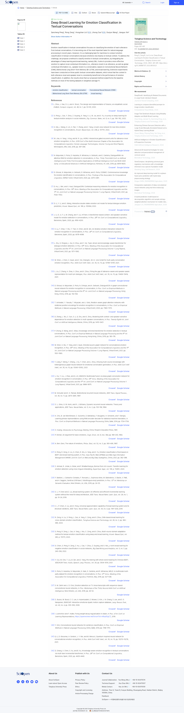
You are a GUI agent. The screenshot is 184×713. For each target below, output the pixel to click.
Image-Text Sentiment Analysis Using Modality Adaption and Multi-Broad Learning (150, 115)
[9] (52, 215)
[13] (52, 271)
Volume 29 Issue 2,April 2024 (141, 43)
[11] (52, 243)
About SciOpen (54, 680)
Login (162, 2)
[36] (53, 571)
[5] (52, 155)
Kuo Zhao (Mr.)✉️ (125, 683)
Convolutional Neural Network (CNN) (103, 90)
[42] (53, 651)
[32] (53, 517)
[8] (52, 203)
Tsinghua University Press (58, 687)
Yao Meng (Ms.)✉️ (124, 680)
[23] (53, 416)
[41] (52, 636)
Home (22, 8)
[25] (53, 435)
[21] (52, 393)
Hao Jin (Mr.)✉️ (124, 687)
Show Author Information (60, 36)
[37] (52, 585)
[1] (52, 104)
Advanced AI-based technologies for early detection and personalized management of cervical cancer (149, 152)
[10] (52, 229)
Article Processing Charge (84, 693)
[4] (52, 138)
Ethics (77, 687)
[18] (52, 345)
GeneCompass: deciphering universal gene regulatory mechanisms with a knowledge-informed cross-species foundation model (149, 164)
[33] (53, 531)
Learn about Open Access (58, 683)
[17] (52, 331)
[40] (53, 625)
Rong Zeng (69, 32)
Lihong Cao (96, 32)
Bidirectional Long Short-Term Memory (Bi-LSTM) (70, 93)
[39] (53, 614)
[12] (52, 260)
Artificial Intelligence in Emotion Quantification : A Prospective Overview (150, 141)
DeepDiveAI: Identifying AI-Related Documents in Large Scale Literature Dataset (150, 96)
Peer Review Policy (81, 683)
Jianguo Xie (123, 32)
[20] (53, 376)
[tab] (151, 71)
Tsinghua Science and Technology (38, 8)
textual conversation (79, 90)
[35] (53, 560)
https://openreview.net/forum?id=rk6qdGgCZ (93, 616)
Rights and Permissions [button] (143, 86)
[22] (53, 404)
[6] (52, 172)
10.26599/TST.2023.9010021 (148, 49)
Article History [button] (139, 76)
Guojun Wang (111, 32)
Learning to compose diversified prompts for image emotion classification (149, 106)
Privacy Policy (80, 680)
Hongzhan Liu (81, 32)
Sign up (176, 2)
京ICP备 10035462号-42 (80, 711)
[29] (53, 478)
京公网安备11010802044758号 (100, 711)
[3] (52, 127)
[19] (52, 362)
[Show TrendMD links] (166, 211)
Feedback (105, 696)
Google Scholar (123, 111)
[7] (52, 186)
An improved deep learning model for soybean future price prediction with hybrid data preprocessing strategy (150, 175)
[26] (53, 443)
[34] (53, 546)
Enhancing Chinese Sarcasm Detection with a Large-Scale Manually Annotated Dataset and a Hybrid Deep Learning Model (150, 127)
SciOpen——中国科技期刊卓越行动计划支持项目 (118, 699)
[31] (52, 506)
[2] (52, 116)
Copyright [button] (138, 81)
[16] (52, 317)
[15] (52, 302)
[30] (53, 492)
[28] (53, 466)
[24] (53, 430)
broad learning (96, 93)
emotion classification (60, 90)
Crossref (112, 111)
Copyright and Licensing (83, 690)
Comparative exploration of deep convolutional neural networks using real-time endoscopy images (150, 187)
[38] (53, 599)
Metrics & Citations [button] (141, 71)
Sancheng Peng (57, 32)
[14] (52, 285)
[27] (52, 452)
